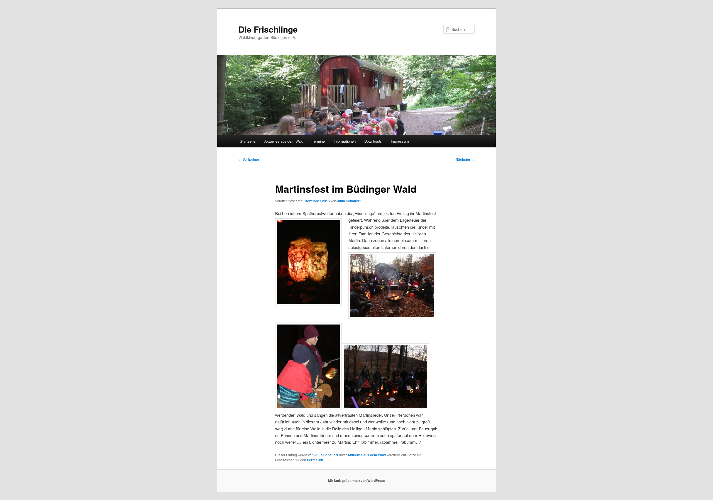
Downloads (373, 141)
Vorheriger (248, 159)
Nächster (465, 159)
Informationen (345, 141)
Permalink (315, 459)
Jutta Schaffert (349, 200)
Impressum (400, 141)
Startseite (247, 141)
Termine (318, 141)
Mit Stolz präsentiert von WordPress (356, 480)
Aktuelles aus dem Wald (283, 141)
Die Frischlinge (268, 29)
